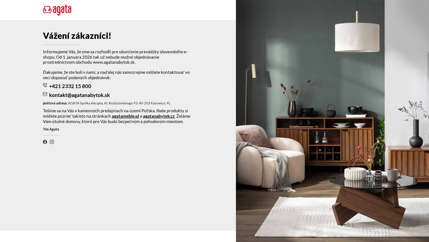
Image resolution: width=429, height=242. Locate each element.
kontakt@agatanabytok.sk (79, 95)
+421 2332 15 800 (70, 86)
